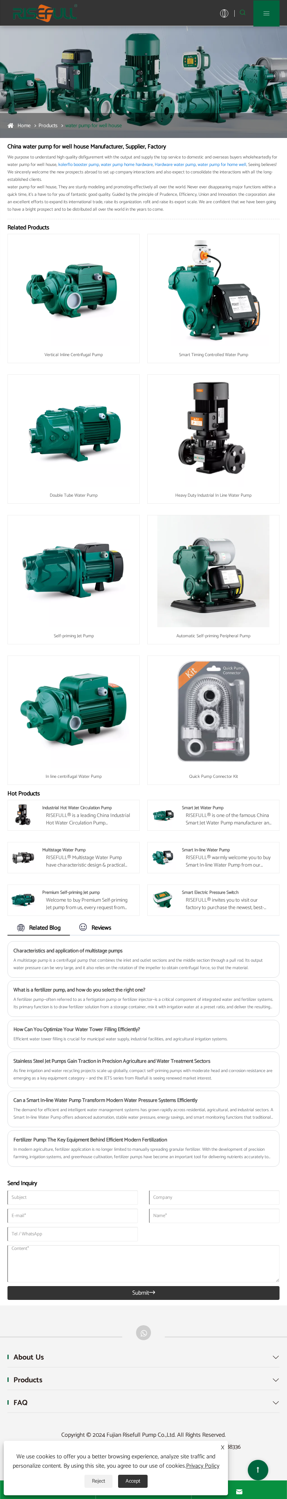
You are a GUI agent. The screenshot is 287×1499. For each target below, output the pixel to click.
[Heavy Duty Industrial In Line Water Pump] (213, 430)
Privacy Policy (202, 1466)
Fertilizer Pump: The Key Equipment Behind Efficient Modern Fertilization (90, 1140)
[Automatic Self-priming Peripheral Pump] (213, 571)
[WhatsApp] (143, 1332)
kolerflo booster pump (78, 164)
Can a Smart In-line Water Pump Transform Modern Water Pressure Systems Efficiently (105, 1100)
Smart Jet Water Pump (202, 807)
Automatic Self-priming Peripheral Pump (213, 635)
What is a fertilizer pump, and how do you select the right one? (79, 990)
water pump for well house (93, 126)
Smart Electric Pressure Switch (210, 892)
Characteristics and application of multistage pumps (68, 951)
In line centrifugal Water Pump (74, 776)
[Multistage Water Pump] (23, 857)
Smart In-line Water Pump (206, 850)
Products (48, 126)
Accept (133, 1481)
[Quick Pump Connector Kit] (213, 712)
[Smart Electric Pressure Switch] (163, 900)
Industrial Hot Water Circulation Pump (77, 807)
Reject (98, 1481)
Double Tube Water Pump (74, 495)
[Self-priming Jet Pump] (74, 571)
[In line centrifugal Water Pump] (74, 712)
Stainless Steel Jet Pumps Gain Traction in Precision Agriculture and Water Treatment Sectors (111, 1061)
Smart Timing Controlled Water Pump (213, 354)
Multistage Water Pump (64, 850)
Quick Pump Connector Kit (213, 776)
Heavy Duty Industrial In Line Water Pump (213, 495)
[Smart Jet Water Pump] (163, 815)
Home (24, 126)
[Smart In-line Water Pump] (163, 857)
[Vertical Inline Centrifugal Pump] (74, 290)
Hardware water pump (175, 164)
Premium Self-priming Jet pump (71, 892)
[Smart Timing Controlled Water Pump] (213, 290)
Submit (143, 1293)
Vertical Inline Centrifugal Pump (73, 354)
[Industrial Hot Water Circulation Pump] (23, 815)
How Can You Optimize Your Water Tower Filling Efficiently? (76, 1030)
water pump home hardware (127, 164)
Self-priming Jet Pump (74, 635)
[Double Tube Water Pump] (74, 430)
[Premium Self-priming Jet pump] (23, 900)
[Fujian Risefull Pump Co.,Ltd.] (44, 13)
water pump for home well (222, 164)
